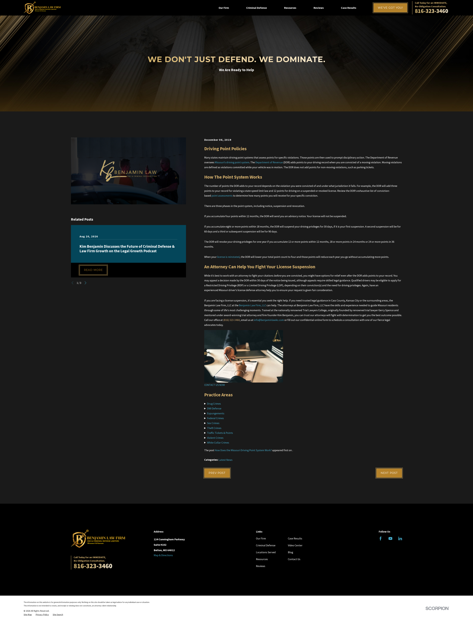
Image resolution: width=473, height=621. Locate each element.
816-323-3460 (431, 10)
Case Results (295, 538)
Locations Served (266, 552)
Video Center (295, 545)
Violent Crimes (215, 437)
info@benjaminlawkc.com (269, 320)
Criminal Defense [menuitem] (256, 7)
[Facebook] (380, 538)
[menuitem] (28, 614)
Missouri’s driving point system (232, 162)
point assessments (222, 195)
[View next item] (85, 282)
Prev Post (217, 473)
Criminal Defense (265, 545)
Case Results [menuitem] (348, 7)
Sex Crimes (213, 423)
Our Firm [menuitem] (224, 7)
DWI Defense (214, 408)
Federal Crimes (215, 418)
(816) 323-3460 (231, 320)
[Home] (42, 8)
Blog (290, 552)
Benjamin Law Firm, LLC (252, 305)
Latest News (225, 460)
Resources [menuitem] (290, 7)
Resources (262, 559)
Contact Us (294, 559)
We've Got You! (390, 7)
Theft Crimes (214, 428)
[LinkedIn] (400, 538)
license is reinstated (228, 257)
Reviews (260, 566)
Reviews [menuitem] (318, 7)
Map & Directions (163, 555)
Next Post (389, 473)
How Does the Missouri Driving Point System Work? (243, 450)
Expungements (215, 413)
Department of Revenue (269, 162)
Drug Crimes (214, 403)
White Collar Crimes (218, 442)
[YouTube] (390, 538)
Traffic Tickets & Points (220, 433)
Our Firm (261, 538)
